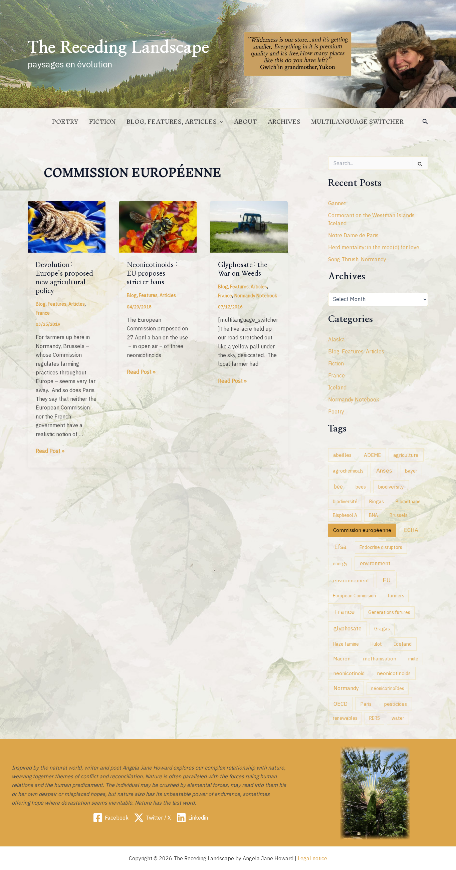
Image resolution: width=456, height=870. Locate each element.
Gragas (382, 629)
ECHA (411, 530)
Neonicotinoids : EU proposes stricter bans (152, 274)
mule (413, 659)
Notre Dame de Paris (353, 235)
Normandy (346, 687)
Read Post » (50, 451)
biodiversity (391, 486)
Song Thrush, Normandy (357, 259)
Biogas (376, 502)
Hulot (376, 644)
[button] (425, 121)
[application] (220, 121)
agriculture (406, 455)
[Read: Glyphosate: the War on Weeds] (249, 226)
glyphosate (347, 628)
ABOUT (245, 121)
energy (340, 564)
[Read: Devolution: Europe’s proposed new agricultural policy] (66, 226)
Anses (384, 470)
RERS (374, 718)
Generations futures (389, 612)
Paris (366, 703)
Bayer (411, 471)
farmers (396, 596)
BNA (373, 515)
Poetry (65, 121)
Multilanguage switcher (357, 121)
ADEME (372, 455)
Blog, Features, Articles (172, 121)
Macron (342, 658)
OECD (340, 703)
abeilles (342, 455)
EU (387, 580)
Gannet (337, 203)
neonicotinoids (394, 673)
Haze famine (346, 644)
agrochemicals (348, 471)
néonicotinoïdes (387, 688)
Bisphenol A (345, 515)
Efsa (340, 547)
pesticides (395, 703)
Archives (284, 121)
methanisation (379, 658)
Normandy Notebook (255, 296)
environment (375, 563)
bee (338, 486)
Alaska (336, 339)
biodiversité (345, 502)
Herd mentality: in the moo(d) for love (373, 247)
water (398, 718)
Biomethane (408, 502)
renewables (345, 718)
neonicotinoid (349, 673)
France (43, 313)
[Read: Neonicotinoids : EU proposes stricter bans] (158, 226)
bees (361, 487)
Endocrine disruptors (381, 547)
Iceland (337, 387)
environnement (351, 580)
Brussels (399, 515)
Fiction (102, 121)
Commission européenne (362, 530)
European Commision (354, 596)
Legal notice (312, 858)
